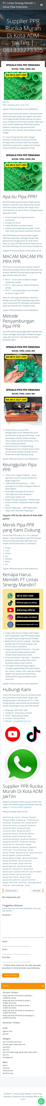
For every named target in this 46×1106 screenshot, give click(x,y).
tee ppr (27, 885)
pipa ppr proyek (8, 872)
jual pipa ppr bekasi (9, 828)
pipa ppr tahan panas (23, 874)
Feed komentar (8, 1071)
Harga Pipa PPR (21, 820)
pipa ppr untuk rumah (10, 882)
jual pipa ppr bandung (10, 825)
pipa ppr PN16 (18, 869)
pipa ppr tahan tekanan (11, 877)
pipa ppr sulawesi (36, 872)
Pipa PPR (6, 102)
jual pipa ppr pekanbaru (28, 839)
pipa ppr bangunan (9, 855)
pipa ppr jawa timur (25, 863)
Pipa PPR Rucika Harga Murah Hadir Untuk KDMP (20, 1052)
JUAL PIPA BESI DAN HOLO (12, 1042)
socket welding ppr (17, 885)
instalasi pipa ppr (33, 820)
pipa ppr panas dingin (24, 866)
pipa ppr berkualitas (23, 855)
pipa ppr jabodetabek (10, 861)
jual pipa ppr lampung (10, 834)
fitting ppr (32, 817)
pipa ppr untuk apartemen (12, 880)
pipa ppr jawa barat (25, 861)
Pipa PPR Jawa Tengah (10, 863)
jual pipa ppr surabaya (23, 844)
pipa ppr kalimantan (9, 866)
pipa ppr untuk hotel (28, 880)
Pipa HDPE (6, 1047)
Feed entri (6, 1068)
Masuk (5, 1065)
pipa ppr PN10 (7, 869)
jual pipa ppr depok (9, 831)
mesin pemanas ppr (20, 850)
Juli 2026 (5, 1034)
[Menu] (41, 5)
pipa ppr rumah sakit (21, 872)
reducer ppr (22, 882)
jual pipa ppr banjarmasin (27, 825)
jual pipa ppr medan (24, 836)
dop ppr (17, 817)
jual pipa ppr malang (10, 836)
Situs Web (6, 957)
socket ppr (6, 885)
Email (5, 949)
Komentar (7, 915)
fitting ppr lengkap (9, 820)
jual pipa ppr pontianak (10, 842)
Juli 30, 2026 (24, 105)
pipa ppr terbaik (25, 877)
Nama (5, 941)
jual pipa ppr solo (9, 844)
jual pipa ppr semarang (27, 842)
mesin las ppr (7, 850)
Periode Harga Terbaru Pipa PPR (14, 1044)
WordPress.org (8, 1073)
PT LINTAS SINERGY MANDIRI (19, 807)
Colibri (23, 1099)
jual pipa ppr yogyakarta (28, 847)
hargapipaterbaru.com (22, 721)
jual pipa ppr (7, 823)
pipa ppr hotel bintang (29, 858)
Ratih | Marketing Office (11, 105)
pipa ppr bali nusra (35, 853)
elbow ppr (25, 817)
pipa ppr (30, 850)
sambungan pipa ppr (34, 882)
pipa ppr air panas (22, 853)
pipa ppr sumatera (9, 874)
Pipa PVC (6, 1055)
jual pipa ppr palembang (11, 839)
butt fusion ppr (9, 817)
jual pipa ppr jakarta (24, 831)
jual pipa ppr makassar (26, 834)
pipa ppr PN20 (28, 869)
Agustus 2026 (7, 1031)
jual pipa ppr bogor (23, 828)
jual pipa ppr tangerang (11, 847)
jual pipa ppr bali (31, 823)
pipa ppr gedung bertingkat (12, 858)
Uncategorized (8, 1057)
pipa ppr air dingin (9, 853)
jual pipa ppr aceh (18, 823)
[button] (41, 1101)
